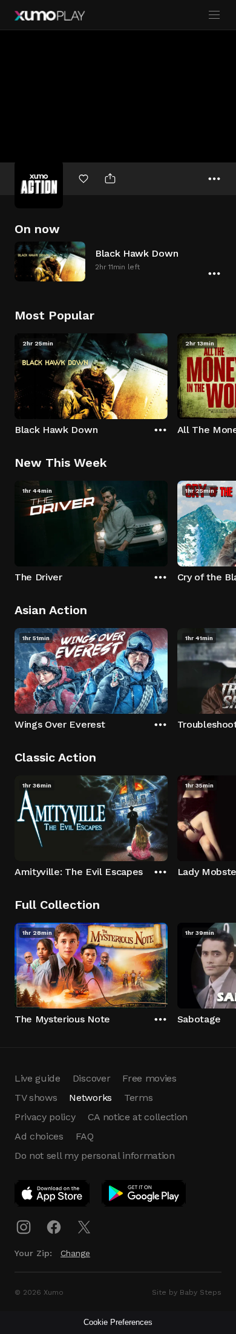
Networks (90, 1097)
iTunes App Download (53, 1196)
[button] (118, 261)
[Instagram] (24, 1227)
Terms (138, 1097)
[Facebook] (54, 1227)
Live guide (38, 1078)
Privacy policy (45, 1117)
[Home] (50, 16)
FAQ (85, 1136)
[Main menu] (214, 15)
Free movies (149, 1078)
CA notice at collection (138, 1117)
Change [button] (75, 1253)
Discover (91, 1078)
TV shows (36, 1097)
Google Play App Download (144, 1196)
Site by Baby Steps (186, 1292)
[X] (84, 1227)
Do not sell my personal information (95, 1155)
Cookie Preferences (118, 1322)
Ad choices (39, 1136)
